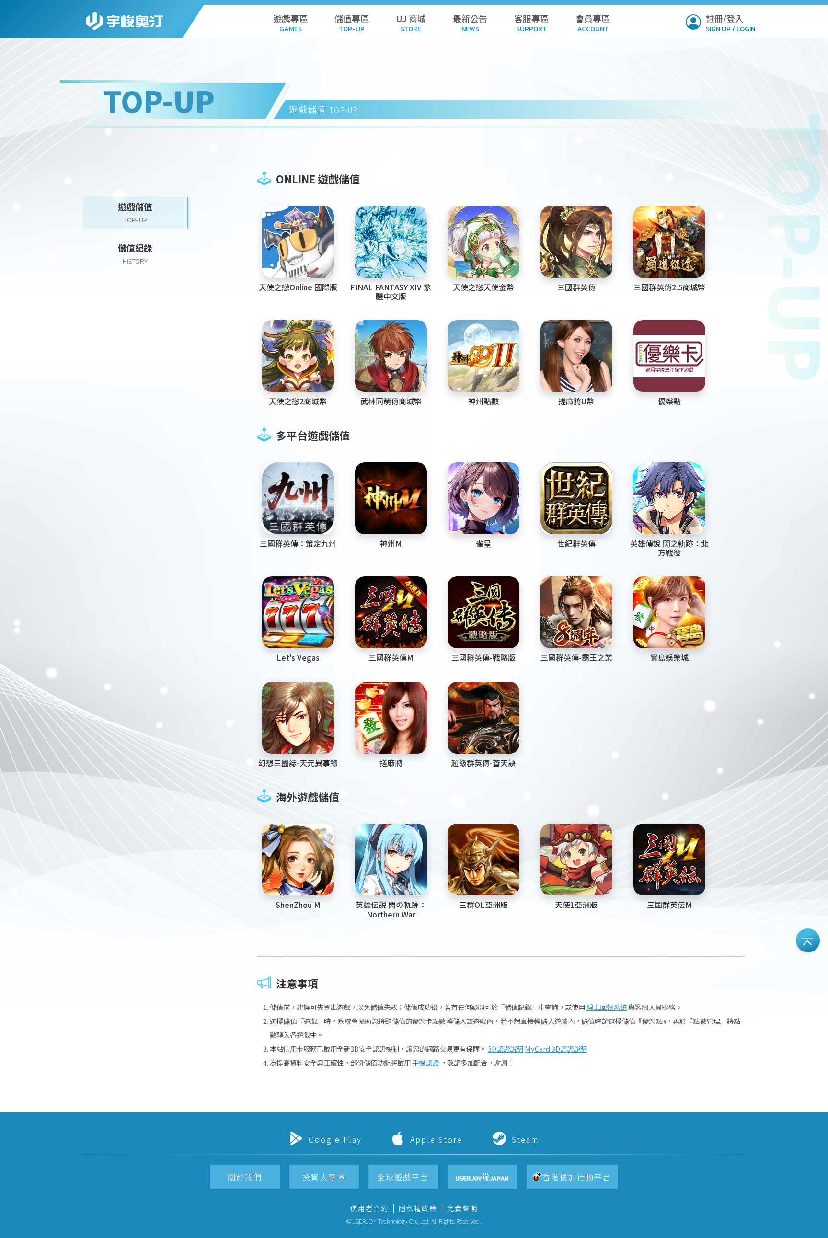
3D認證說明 (505, 1048)
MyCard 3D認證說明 (556, 1048)
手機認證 (425, 1062)
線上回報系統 (606, 1007)
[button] (290, 21)
